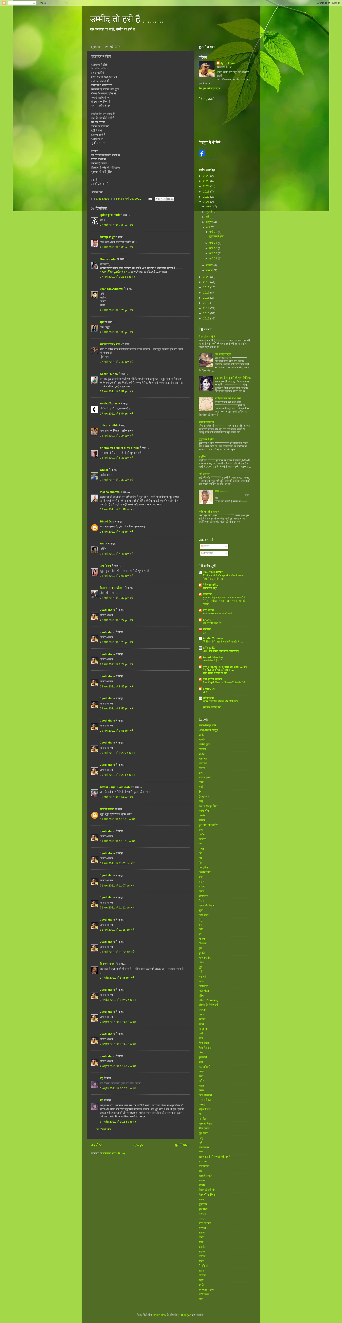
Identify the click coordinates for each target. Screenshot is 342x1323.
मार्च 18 (213, 248)
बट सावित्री (204, 1066)
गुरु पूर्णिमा (203, 867)
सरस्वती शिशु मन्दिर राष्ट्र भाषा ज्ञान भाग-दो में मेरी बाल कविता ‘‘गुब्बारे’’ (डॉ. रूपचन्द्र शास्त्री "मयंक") (224, 600)
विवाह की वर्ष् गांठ (207, 1190)
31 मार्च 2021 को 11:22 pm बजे (117, 951)
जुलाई (209, 211)
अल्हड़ (202, 753)
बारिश (201, 1080)
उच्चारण (207, 594)
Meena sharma (110, 491)
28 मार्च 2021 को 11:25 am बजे (117, 509)
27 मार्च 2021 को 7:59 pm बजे (116, 391)
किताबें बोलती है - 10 (212, 660)
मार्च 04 (213, 258)
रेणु (101, 1078)
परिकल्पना (208, 698)
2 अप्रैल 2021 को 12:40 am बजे (118, 999)
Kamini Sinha (109, 373)
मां (200, 1114)
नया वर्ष (202, 976)
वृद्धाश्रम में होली (216, 236)
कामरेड (202, 815)
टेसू (200, 919)
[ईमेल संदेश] (150, 198)
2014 (206, 308)
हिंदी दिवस (204, 1294)
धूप (200, 967)
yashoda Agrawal (111, 288)
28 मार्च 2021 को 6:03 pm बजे (116, 575)
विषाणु (201, 1199)
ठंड (200, 924)
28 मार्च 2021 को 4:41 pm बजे (116, 553)
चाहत (201, 881)
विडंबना (202, 1180)
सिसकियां (203, 1265)
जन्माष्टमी (203, 896)
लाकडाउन (204, 1166)
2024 (206, 186)
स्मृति (201, 1284)
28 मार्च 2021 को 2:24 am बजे (116, 435)
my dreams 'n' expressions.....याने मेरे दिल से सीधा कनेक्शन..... (225, 668)
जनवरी (210, 270)
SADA (207, 619)
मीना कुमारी (204, 1128)
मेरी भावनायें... (210, 584)
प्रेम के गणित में (206, 422)
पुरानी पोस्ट (182, 1145)
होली (201, 1299)
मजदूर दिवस (205, 1099)
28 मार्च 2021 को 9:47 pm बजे (116, 598)
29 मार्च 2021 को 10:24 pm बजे (117, 774)
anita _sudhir (109, 425)
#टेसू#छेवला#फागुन (208, 730)
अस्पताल (203, 758)
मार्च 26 (213, 232)
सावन (201, 1261)
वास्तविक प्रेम (205, 1175)
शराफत (202, 1228)
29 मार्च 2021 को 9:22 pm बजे (116, 620)
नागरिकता (203, 986)
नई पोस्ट (96, 1145)
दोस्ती (201, 962)
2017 (206, 292)
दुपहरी (202, 952)
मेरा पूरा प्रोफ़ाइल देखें (209, 88)
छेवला (201, 891)
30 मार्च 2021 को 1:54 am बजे (116, 797)
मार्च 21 (213, 243)
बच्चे (201, 1062)
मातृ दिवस (203, 1118)
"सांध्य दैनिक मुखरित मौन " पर (115, 271)
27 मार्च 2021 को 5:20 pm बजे (116, 310)
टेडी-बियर (203, 915)
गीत (200, 862)
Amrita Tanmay (110, 403)
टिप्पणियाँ (208, 553)
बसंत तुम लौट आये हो (209, 511)
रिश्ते (201, 1152)
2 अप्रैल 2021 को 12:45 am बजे (118, 1044)
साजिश (202, 1256)
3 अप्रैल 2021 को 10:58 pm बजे (118, 1121)
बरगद (201, 1071)
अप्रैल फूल (204, 744)
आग (200, 772)
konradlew (159, 1314)
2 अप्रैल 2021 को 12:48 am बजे (118, 1066)
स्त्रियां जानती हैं (207, 336)
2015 (206, 302)
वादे (200, 1171)
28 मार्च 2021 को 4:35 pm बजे (116, 531)
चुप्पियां (202, 886)
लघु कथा (203, 1161)
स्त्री (201, 1280)
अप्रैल (209, 222)
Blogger (186, 1314)
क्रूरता (202, 839)
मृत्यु (201, 1137)
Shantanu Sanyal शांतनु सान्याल (119, 447)
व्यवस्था (202, 1213)
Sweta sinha (108, 259)
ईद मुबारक (204, 796)
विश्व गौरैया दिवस (207, 1194)
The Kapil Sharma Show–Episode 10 (224, 682)
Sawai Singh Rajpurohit (116, 786)
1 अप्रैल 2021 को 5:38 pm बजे (117, 977)
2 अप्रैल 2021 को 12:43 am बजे (118, 1022)
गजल (201, 848)
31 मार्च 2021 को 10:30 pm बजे (117, 819)
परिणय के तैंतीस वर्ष (208, 1005)
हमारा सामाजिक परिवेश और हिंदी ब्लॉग (220, 701)
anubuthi (209, 688)
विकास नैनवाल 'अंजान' (112, 587)
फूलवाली (203, 1057)
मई (208, 216)
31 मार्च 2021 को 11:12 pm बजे (117, 907)
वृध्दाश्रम (203, 1209)
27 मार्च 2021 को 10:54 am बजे (117, 276)
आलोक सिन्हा (107, 809)
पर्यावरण (203, 1009)
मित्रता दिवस (205, 1123)
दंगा (200, 933)
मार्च (208, 227)
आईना (202, 768)
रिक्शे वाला (204, 1147)
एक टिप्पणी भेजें (103, 1129)
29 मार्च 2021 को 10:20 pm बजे (117, 752)
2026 (206, 175)
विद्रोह (202, 1185)
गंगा (200, 844)
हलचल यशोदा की (212, 707)
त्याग (201, 929)
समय (201, 1242)
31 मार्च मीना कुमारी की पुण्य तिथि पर (233, 377)
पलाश (201, 1014)
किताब (202, 820)
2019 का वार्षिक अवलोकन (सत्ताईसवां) (221, 651)
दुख (200, 948)
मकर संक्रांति (205, 1095)
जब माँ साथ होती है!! (212, 622)
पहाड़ (201, 1024)
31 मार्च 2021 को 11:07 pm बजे (117, 885)
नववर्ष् (201, 981)
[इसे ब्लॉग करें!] (161, 199)
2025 (206, 181)
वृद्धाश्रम (203, 1204)
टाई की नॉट (204, 474)
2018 (206, 287)
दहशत (202, 938)
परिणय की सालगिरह (208, 1000)
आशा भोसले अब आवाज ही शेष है (218, 613)
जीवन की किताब (207, 905)
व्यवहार (202, 1218)
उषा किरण (105, 565)
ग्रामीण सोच (205, 872)
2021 (206, 201)
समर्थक (202, 1246)
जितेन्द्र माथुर (107, 237)
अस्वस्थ (203, 763)
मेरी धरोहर (208, 610)
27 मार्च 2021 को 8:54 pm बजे (116, 413)
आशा (201, 782)
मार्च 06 (213, 253)
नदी (200, 971)
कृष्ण (201, 829)
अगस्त (209, 206)
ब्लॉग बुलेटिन (210, 647)
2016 (206, 297)
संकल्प (202, 1232)
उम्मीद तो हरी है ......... (127, 18)
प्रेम (201, 1052)
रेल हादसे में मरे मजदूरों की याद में (214, 1156)
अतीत (201, 734)
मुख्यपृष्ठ (138, 1145)
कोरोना (202, 834)
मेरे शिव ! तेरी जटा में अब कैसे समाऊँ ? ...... (223, 641)
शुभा (102, 322)
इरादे (201, 786)
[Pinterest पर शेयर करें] (172, 199)
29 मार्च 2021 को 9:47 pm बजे (116, 686)
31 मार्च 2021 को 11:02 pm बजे (117, 863)
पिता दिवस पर (205, 1047)
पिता (201, 1038)
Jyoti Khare (204, 148)
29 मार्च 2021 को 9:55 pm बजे (116, 730)
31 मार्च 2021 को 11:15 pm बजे (117, 929)
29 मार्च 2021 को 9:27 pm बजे (116, 664)
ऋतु (201, 801)
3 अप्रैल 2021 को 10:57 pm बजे (118, 1088)
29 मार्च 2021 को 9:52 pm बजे (116, 708)
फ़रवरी (209, 265)
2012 (206, 318)
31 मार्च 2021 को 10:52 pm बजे (117, 841)
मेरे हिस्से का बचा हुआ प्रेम (228, 398)
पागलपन (203, 1028)
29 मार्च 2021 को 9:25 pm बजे (116, 642)
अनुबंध (202, 739)
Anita (103, 543)
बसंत (201, 1076)
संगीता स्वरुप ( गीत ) (111, 344)
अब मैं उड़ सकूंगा (223, 354)
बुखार (201, 1090)
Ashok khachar (213, 657)
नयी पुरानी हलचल (212, 679)
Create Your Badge (208, 159)
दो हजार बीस (205, 957)
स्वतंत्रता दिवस (206, 1289)
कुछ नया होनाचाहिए (208, 825)
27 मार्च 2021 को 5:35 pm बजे (116, 332)
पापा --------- (222, 491)
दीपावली (202, 943)
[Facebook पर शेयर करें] (168, 199)
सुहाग (201, 1270)
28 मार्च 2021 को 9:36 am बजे (116, 479)
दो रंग (205, 691)
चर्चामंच (207, 629)
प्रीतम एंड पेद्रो (210, 588)
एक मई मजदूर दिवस (208, 805)
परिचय (202, 995)
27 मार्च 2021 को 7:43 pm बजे (116, 361)
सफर (201, 1237)
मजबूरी (202, 1104)
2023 (206, 191)
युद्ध (204, 632)
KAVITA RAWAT (213, 572)
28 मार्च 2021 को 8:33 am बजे (116, 457)
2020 (206, 276)
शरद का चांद (205, 1223)
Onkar (104, 469)
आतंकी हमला (205, 777)
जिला (201, 900)
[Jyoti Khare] (202, 155)
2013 (206, 313)
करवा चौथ (204, 810)
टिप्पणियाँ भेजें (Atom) (114, 1153)
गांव (200, 858)
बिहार (201, 1085)
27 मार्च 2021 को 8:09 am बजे (116, 247)
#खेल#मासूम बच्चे (207, 725)
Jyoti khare (107, 609)
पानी (201, 1033)
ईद (200, 791)
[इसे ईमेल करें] (157, 199)
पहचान (202, 1019)
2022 (206, 196)
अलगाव (202, 749)
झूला (201, 910)
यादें (200, 1142)
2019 (206, 282)
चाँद (200, 877)
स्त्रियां (202, 1275)
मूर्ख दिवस (203, 1133)
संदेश (206, 546)
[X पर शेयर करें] (165, 199)
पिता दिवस (204, 1043)
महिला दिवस (204, 1109)
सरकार (202, 1251)
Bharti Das (107, 521)
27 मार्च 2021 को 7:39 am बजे (116, 225)
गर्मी (200, 853)
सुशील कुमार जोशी (110, 215)
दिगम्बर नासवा (107, 963)
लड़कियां (203, 456)
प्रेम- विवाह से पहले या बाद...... (217, 673)
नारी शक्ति (204, 990)
